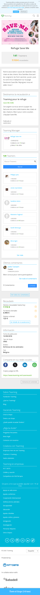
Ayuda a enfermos (9, 494)
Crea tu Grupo (7, 414)
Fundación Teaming (9, 397)
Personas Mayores (9, 529)
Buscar (20, 167)
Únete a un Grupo (9, 418)
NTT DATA (6, 468)
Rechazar (24, 12)
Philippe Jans (14, 175)
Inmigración (7, 521)
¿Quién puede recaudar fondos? (13, 422)
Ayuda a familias (8, 513)
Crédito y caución (9, 472)
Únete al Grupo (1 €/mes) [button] (20, 591)
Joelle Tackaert (13, 267)
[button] (35, 306)
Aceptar (16, 12)
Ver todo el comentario (28, 279)
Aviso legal (6, 436)
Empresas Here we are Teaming (13, 450)
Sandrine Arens (15, 201)
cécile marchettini (16, 188)
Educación (6, 509)
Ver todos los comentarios (20, 295)
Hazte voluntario (8, 458)
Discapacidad (7, 506)
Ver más (20, 255)
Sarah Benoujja (15, 228)
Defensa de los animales (11, 502)
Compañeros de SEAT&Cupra (13, 476)
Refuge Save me (15, 136)
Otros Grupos (7, 533)
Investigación (7, 525)
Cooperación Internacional (12, 498)
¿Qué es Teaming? (9, 400)
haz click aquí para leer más (16, 7)
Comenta (32, 286)
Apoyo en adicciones (10, 490)
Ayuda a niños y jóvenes (11, 517)
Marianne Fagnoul (16, 214)
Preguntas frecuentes (10, 433)
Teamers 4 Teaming (10, 454)
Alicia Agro (13, 241)
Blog (4, 404)
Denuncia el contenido (29, 382)
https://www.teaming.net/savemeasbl (17, 375)
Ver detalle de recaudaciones (20, 322)
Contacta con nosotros (10, 440)
